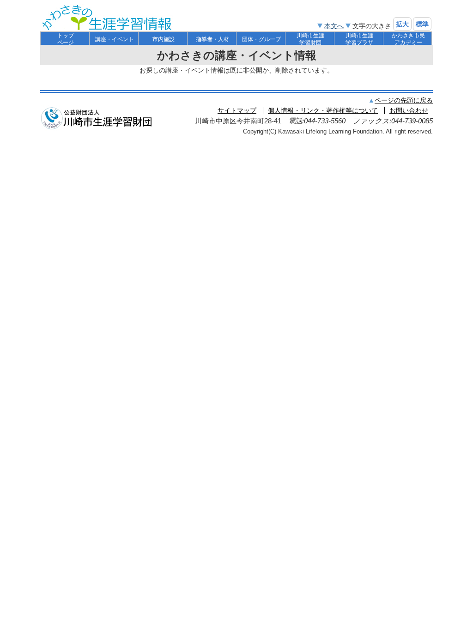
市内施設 (163, 39)
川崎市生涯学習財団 (310, 39)
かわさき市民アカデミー (408, 39)
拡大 (402, 24)
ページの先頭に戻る (404, 100)
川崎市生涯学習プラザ (359, 39)
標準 (422, 24)
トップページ (65, 39)
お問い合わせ (408, 110)
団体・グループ (261, 39)
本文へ (334, 26)
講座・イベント (114, 39)
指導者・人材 (212, 39)
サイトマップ (237, 110)
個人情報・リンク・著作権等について (323, 110)
